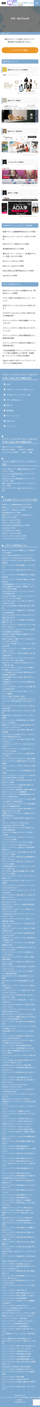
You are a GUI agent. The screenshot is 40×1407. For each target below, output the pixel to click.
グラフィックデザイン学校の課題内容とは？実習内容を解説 (19, 336)
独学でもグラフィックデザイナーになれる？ (16, 1099)
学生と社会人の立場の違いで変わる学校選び (16, 1367)
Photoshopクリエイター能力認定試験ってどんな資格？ (18, 977)
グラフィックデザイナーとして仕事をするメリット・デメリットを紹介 (18, 750)
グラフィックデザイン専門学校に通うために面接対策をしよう (18, 1272)
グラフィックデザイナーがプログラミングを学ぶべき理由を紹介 (18, 707)
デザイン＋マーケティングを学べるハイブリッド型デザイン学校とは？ (18, 626)
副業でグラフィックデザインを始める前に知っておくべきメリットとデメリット (18, 726)
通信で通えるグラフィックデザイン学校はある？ (18, 1218)
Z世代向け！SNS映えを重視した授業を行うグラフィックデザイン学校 (18, 635)
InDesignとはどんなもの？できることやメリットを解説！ (18, 882)
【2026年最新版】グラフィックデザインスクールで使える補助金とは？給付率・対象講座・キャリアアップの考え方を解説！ (19, 353)
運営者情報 (9, 411)
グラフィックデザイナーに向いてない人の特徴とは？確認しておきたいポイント (18, 668)
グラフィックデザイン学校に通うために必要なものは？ (18, 1154)
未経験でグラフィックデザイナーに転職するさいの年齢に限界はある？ (18, 814)
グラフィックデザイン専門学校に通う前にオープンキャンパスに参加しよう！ (18, 1267)
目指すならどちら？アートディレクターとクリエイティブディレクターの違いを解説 (18, 659)
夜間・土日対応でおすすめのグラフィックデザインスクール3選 (18, 484)
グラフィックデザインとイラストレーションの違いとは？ (18, 1286)
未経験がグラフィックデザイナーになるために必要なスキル (18, 1102)
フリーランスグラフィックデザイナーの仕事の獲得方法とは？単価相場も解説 (18, 805)
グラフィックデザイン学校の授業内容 (14, 1298)
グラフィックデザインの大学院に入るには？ (16, 1264)
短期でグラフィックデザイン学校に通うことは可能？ (18, 1214)
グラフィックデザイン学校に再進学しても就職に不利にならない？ (18, 1228)
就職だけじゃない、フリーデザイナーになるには (18, 1316)
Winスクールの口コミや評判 (13, 261)
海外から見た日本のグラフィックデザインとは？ (18, 1261)
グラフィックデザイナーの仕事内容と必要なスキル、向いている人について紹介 (18, 786)
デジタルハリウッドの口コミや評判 (13, 539)
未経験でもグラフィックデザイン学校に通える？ (18, 1208)
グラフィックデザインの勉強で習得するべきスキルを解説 (18, 762)
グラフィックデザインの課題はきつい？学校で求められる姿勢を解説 (18, 611)
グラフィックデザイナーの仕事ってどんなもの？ (18, 1321)
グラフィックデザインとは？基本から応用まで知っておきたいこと (18, 740)
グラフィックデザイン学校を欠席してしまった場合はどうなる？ (18, 1204)
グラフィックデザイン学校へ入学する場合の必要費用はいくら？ (18, 1363)
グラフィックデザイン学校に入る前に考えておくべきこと (18, 1330)
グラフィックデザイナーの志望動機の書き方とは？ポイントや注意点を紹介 (18, 795)
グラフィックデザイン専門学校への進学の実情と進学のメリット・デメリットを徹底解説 (18, 791)
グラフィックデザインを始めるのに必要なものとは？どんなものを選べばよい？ (18, 1037)
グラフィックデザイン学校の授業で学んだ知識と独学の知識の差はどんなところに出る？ (18, 1177)
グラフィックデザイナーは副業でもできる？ (16, 1111)
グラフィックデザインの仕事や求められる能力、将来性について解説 (18, 781)
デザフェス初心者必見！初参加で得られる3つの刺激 (18, 607)
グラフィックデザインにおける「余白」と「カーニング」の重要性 (18, 692)
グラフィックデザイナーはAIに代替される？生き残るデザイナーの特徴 (18, 853)
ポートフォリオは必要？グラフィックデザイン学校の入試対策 (18, 645)
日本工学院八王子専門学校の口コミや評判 (18, 270)
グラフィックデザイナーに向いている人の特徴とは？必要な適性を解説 (18, 972)
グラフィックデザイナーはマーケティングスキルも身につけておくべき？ (18, 901)
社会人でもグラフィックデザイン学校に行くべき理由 (18, 1342)
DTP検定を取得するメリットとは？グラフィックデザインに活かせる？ (18, 867)
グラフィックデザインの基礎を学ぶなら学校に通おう (18, 1257)
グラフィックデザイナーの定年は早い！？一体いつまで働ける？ (18, 1001)
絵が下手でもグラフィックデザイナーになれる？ (18, 1014)
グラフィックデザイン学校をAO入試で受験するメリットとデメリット (18, 1233)
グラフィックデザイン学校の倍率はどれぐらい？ (18, 1161)
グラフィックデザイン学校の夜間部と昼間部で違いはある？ (18, 1142)
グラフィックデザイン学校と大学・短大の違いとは (18, 1346)
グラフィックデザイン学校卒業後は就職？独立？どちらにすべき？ (18, 1068)
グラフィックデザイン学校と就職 (13, 1377)
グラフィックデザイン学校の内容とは (14, 1290)
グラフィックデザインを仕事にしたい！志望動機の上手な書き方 (18, 1302)
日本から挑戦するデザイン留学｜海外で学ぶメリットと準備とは (18, 678)
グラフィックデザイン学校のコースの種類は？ (17, 1200)
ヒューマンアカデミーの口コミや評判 (14, 536)
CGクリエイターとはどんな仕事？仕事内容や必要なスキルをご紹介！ (18, 934)
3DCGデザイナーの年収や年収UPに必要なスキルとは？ (18, 819)
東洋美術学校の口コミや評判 (13, 248)
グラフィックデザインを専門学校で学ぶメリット (18, 1351)
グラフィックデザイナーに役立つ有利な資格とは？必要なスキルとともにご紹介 (18, 809)
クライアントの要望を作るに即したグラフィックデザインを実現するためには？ (18, 1309)
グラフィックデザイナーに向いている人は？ (16, 1127)
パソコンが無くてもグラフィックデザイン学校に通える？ (18, 1164)
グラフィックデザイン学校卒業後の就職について (18, 1359)
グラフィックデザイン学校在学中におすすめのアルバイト (18, 1073)
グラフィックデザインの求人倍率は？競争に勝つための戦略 (18, 731)
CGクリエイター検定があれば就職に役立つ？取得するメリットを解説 (18, 872)
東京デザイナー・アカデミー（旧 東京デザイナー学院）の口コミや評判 (19, 255)
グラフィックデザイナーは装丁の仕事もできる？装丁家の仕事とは (18, 654)
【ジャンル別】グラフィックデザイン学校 (19, 463)
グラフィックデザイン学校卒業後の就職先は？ (17, 1220)
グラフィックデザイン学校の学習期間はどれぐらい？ (18, 1169)
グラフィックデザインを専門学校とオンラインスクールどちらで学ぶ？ (18, 1281)
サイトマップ (10, 426)
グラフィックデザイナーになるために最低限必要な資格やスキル (18, 1137)
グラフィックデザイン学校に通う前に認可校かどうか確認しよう (18, 1238)
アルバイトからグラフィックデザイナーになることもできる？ (18, 1095)
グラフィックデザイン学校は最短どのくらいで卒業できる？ (18, 1150)
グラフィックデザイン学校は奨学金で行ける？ (17, 1077)
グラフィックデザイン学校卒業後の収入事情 (16, 1354)
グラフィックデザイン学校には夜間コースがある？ (18, 1295)
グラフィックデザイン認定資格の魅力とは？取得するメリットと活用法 (18, 721)
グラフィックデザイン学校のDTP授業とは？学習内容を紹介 (19, 344)
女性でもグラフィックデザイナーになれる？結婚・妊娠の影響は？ (18, 958)
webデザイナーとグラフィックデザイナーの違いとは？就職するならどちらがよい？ (18, 1041)
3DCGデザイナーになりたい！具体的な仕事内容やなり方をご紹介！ (18, 905)
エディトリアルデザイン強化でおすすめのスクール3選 (18, 489)
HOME (8, 384)
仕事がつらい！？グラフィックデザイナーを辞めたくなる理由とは (18, 986)
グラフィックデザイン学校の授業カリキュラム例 (18, 1048)
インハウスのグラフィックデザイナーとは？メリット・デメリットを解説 (18, 838)
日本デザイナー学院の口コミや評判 (16, 244)
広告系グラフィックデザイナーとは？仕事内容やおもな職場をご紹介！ (18, 939)
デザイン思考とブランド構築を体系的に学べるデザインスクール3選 (18, 470)
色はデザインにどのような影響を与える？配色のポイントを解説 (19, 291)
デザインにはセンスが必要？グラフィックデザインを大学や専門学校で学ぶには (18, 735)
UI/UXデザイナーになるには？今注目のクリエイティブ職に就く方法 (18, 664)
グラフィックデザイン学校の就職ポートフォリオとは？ (19, 321)
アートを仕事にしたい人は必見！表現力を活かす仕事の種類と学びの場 (18, 673)
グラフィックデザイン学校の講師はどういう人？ (18, 1195)
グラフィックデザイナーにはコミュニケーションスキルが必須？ (18, 891)
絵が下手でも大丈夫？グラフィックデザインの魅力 (18, 1313)
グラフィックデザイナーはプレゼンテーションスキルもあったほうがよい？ (18, 886)
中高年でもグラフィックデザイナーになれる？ (17, 1124)
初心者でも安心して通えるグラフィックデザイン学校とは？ (18, 1252)
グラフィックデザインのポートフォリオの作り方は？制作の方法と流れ (18, 1090)
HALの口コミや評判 (10, 275)
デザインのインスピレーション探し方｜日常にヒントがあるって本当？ (18, 602)
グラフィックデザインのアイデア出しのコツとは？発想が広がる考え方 (18, 616)
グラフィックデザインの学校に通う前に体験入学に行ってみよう (18, 1248)
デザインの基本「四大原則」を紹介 (13, 696)
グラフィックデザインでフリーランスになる (16, 1349)
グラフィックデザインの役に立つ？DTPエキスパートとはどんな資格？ (18, 862)
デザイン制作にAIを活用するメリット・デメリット (19, 299)
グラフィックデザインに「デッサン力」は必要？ (18, 842)
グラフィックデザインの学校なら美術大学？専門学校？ (18, 1383)
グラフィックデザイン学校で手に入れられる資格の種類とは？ (18, 1243)
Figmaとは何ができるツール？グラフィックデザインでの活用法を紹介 (19, 361)
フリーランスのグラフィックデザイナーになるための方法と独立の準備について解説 (18, 776)
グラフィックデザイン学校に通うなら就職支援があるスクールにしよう (18, 858)
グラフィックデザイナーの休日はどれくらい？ (17, 845)
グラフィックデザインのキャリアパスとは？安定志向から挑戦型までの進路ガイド (18, 630)
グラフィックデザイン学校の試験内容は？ (15, 1146)
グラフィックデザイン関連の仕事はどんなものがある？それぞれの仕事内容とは (18, 1018)
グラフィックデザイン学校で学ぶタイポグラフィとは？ (19, 329)
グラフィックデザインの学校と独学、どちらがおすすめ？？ (18, 1387)
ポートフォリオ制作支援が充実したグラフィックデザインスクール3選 (18, 475)
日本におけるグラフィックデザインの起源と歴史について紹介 (18, 754)
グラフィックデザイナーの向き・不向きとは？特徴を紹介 (18, 767)
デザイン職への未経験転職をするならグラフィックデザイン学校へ (18, 1052)
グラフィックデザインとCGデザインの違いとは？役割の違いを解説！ (18, 920)
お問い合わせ (10, 421)
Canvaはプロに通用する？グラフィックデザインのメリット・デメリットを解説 (18, 597)
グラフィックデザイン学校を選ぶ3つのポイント (17, 1369)
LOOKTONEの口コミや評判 (11, 531)
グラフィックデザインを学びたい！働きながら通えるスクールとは (18, 1005)
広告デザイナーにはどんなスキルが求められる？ (19, 306)
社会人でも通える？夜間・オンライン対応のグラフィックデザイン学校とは (18, 640)
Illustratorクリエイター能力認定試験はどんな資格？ (17, 982)
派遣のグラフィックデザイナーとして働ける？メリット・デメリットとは (18, 910)
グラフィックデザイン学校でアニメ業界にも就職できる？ (18, 1133)
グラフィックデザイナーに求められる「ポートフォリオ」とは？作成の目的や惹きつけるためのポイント (18, 701)
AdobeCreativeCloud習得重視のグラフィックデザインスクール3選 (18, 480)
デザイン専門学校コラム (14, 400)
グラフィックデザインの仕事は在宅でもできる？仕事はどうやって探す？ (18, 948)
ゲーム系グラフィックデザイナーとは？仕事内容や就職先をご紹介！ (18, 943)
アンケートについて (12, 416)
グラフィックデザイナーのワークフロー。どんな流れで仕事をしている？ (18, 1027)
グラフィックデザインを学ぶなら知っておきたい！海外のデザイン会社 (18, 996)
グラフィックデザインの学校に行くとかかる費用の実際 (18, 1373)
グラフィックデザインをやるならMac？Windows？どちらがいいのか (15, 1085)
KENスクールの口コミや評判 (13, 266)
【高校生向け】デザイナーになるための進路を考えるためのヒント (18, 683)
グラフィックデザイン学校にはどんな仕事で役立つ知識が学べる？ (18, 1181)
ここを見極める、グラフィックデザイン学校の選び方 (18, 1334)
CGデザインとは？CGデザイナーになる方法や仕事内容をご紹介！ (18, 924)
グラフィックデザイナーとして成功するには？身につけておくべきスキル (18, 991)
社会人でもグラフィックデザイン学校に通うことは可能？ (18, 1224)
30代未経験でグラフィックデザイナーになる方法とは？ (18, 1032)
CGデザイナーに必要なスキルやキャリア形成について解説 (18, 833)
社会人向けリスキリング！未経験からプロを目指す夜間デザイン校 (18, 621)
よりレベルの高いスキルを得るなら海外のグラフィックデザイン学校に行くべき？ (18, 1061)
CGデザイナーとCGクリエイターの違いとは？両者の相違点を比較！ (18, 929)
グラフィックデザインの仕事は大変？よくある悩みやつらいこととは (18, 967)
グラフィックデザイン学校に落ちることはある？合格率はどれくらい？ (18, 896)
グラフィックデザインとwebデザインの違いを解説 (18, 758)
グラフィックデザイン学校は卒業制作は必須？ (17, 1045)
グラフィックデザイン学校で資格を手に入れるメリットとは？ (18, 1191)
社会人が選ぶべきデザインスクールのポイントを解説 (18, 712)
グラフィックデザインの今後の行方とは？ (15, 1306)
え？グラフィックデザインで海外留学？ (15, 1318)
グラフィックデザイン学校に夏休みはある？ (16, 1173)
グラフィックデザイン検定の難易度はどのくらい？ (18, 1293)
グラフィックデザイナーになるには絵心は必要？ (18, 1129)
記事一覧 (9, 405)
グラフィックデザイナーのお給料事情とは (15, 1326)
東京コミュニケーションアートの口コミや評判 (19, 237)
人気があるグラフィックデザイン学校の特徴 (16, 1065)
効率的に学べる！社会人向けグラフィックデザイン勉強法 (18, 716)
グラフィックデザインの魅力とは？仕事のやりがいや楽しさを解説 (18, 963)
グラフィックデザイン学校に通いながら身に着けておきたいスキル (18, 1081)
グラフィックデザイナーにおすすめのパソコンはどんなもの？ (18, 1115)
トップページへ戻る (20, 50)
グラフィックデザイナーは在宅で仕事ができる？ (18, 1121)
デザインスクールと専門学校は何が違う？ (15, 1324)
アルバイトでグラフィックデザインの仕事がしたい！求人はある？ (18, 953)
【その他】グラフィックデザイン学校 (18, 395)
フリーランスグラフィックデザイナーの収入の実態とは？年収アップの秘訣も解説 (18, 800)
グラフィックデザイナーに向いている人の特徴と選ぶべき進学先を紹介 (18, 688)
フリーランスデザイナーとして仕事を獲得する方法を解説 (18, 771)
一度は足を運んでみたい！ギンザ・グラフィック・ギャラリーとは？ (18, 915)
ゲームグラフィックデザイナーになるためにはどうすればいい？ (18, 745)
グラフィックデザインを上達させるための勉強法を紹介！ (18, 1022)
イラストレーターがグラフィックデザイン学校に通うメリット (18, 1056)
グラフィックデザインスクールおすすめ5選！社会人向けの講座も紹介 (19, 376)
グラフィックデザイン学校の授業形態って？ (16, 1198)
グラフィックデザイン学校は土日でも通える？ (17, 1210)
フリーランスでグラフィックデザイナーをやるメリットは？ (18, 1107)
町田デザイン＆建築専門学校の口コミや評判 (19, 231)
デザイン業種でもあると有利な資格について (16, 1338)
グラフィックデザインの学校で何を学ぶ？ (15, 1379)
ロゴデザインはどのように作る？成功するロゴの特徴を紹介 (19, 314)
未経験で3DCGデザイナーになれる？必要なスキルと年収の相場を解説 (18, 829)
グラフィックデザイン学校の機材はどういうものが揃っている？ (18, 1186)
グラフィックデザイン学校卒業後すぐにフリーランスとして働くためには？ (18, 1277)
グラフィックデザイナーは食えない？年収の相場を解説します (18, 848)
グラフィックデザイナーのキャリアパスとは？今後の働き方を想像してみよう (18, 1010)
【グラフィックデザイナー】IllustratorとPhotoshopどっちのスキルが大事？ (15, 824)
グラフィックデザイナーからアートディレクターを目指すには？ (18, 877)
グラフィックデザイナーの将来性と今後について (18, 1119)
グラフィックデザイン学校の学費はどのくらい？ (18, 1158)
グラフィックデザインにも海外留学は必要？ (16, 1356)
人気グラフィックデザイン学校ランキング (20, 390)
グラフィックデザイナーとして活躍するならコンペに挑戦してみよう (18, 649)
